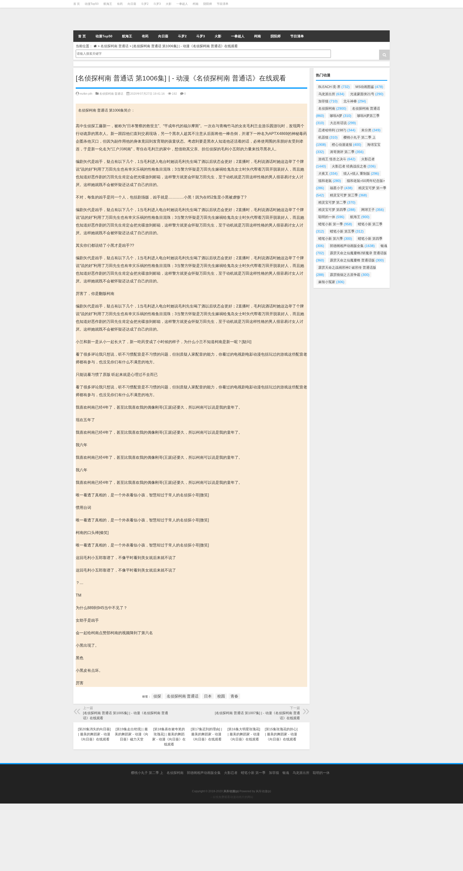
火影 (168, 4)
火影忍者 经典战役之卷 (354, 166)
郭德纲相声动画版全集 (352, 246)
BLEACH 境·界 (334, 87)
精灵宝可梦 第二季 (336, 202)
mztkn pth (86, 93)
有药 (120, 4)
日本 (208, 696)
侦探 (157, 696)
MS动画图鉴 (369, 87)
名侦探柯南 (332, 108)
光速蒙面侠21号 (366, 94)
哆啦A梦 (340, 116)
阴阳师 (207, 4)
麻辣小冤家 (331, 282)
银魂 (285, 773)
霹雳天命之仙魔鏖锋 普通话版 (357, 260)
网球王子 (372, 210)
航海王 (107, 4)
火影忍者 (231, 773)
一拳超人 (182, 4)
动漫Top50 (92, 4)
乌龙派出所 (331, 94)
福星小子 (341, 188)
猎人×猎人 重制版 (361, 173)
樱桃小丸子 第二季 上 (147, 773)
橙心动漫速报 (346, 144)
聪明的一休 (331, 217)
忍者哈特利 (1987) (336, 130)
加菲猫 (328, 101)
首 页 (76, 4)
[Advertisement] (144, 837)
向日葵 (132, 4)
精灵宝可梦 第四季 (336, 210)
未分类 (371, 130)
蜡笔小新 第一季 (335, 224)
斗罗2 (145, 4)
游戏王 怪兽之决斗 (336, 159)
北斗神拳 (354, 101)
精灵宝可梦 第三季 (348, 195)
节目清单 (222, 4)
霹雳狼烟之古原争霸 (349, 275)
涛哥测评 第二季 (347, 152)
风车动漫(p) (263, 791)
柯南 (195, 4)
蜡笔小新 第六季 (335, 238)
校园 (221, 696)
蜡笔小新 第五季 (347, 231)
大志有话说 (343, 123)
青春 (234, 696)
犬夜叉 (328, 173)
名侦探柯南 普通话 (115, 46)
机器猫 (328, 137)
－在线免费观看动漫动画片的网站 (231, 797)
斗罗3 (157, 4)
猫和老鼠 (329, 181)
